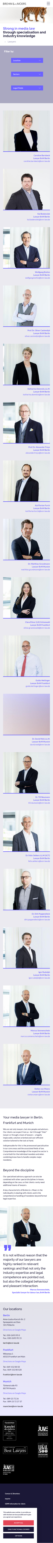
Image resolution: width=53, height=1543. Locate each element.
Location (16, 60)
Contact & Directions (12, 1493)
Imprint (7, 1499)
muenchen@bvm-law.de (13, 1406)
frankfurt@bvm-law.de (12, 1374)
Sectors (16, 74)
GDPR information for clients (15, 1504)
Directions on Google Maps (14, 1330)
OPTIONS (18, 1536)
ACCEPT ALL (18, 1523)
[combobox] (27, 65)
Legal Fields (18, 88)
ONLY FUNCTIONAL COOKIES (18, 1529)
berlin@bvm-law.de (11, 1343)
